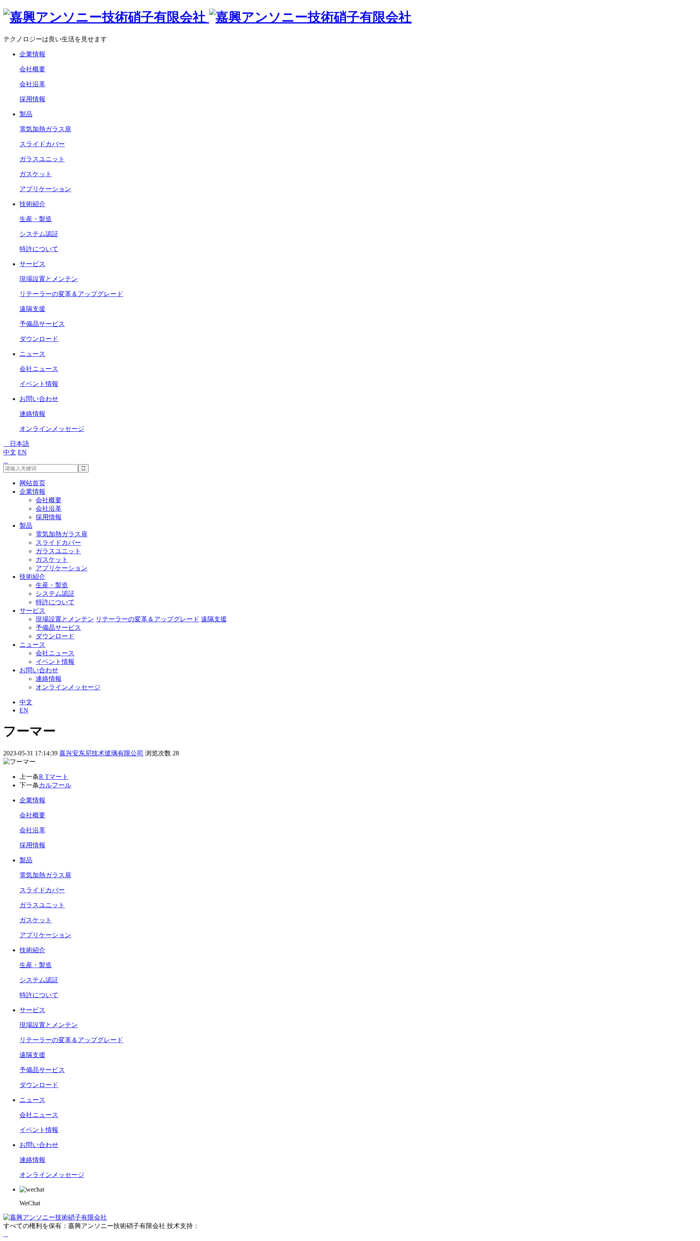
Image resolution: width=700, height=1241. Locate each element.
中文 (9, 452)
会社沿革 (32, 84)
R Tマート (53, 776)
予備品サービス (42, 323)
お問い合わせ (38, 398)
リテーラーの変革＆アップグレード (71, 293)
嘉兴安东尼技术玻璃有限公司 (101, 753)
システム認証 (38, 233)
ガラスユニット (42, 159)
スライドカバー (42, 144)
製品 (25, 114)
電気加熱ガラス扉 (45, 129)
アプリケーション (45, 189)
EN (22, 452)
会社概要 (32, 69)
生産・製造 (35, 218)
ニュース (32, 353)
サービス (32, 263)
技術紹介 (32, 203)
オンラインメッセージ (51, 428)
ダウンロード (38, 338)
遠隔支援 (32, 308)
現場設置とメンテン (48, 278)
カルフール (55, 785)
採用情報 (32, 99)
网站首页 (32, 483)
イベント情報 (38, 383)
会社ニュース (38, 368)
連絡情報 (32, 413)
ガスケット (35, 174)
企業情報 (32, 54)
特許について (38, 248)
